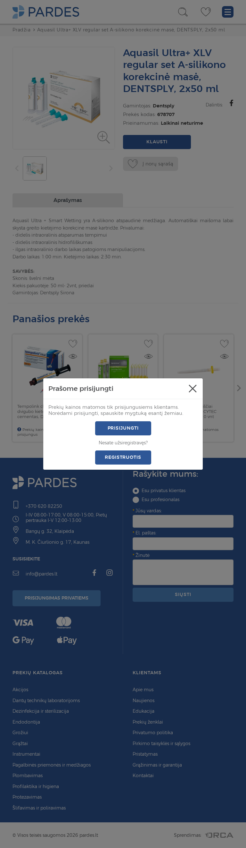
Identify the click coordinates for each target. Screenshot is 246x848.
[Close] (192, 388)
